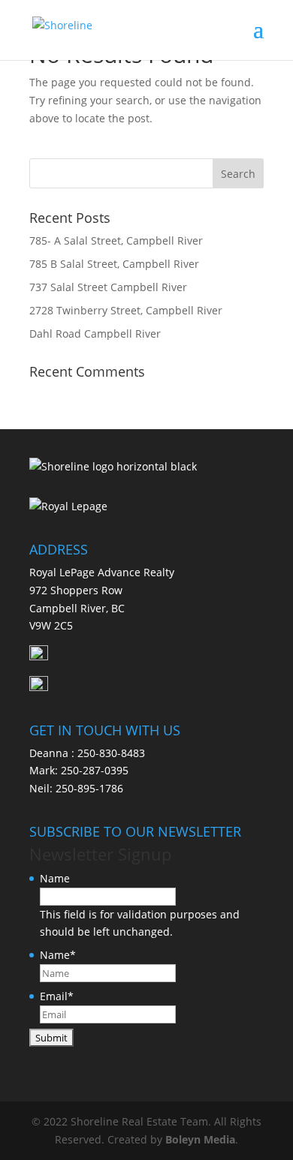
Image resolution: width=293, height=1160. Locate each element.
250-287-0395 (94, 770)
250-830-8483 (111, 753)
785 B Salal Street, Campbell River (114, 264)
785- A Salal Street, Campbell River (116, 240)
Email (57, 996)
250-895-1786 (89, 788)
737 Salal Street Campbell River (108, 287)
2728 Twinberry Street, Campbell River (125, 310)
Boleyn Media (200, 1139)
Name (55, 878)
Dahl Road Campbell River (95, 333)
